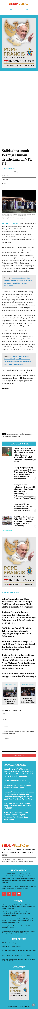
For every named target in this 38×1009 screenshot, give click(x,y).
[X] (8, 187)
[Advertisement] (19, 94)
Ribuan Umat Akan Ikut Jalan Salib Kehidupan (10, 701)
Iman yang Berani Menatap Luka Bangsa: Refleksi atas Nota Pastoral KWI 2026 (24, 507)
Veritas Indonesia (7, 530)
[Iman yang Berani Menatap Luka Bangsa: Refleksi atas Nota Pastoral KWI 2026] (7, 507)
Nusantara (9, 168)
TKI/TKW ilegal (15, 436)
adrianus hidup (13, 172)
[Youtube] (19, 894)
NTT (21, 434)
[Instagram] (9, 894)
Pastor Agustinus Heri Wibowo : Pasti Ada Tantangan (17, 955)
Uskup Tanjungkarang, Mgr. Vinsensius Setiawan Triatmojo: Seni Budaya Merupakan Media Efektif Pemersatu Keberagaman (25, 473)
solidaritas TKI (27, 434)
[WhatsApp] (12, 187)
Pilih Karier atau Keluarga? (9, 943)
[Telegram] (16, 187)
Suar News (5, 824)
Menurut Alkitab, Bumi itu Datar (11, 946)
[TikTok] (14, 894)
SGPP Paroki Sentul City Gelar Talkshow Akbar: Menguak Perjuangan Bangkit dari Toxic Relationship (24, 521)
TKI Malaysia (6, 436)
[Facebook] (4, 187)
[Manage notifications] (33, 1004)
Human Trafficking (12, 434)
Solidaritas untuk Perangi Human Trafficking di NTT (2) (28, 700)
